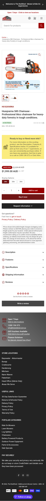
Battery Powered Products (12, 438)
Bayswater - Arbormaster (12, 358)
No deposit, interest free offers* (19, 340)
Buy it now (23, 197)
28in (21, 182)
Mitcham (5, 371)
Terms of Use (7, 410)
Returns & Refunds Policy (12, 400)
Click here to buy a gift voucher (19, 334)
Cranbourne (6, 365)
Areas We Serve (8, 384)
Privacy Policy (7, 219)
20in (13, 182)
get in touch (16, 217)
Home (4, 37)
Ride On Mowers (8, 425)
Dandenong (6, 368)
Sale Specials (7, 448)
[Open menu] (41, 18)
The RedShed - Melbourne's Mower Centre (22, 484)
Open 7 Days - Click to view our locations (23, 12)
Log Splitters (7, 432)
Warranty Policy (8, 413)
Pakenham (6, 378)
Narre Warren (7, 375)
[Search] (41, 25)
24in (5, 182)
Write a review (23, 303)
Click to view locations (16, 322)
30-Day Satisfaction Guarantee (14, 397)
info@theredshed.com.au (17, 328)
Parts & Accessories (10, 445)
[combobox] (23, 25)
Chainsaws (6, 435)
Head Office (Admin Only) (12, 381)
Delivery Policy (20, 219)
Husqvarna (8, 107)
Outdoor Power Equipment (12, 441)
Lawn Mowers (7, 428)
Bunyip (4, 362)
